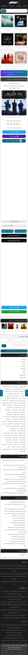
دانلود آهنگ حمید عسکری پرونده (18, 523)
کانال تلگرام (13, 132)
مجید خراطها (22, 442)
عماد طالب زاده (6, 417)
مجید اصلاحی (22, 440)
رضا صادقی (16, 405)
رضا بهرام (5, 405)
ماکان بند (18, 447)
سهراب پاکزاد (7, 410)
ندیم (12, 449)
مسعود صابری (22, 437)
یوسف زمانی (22, 451)
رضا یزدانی (10, 405)
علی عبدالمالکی (14, 417)
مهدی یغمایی (8, 437)
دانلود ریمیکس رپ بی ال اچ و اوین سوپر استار (15, 513)
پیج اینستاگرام (13, 136)
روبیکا (13, 652)
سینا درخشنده (14, 410)
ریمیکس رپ (22, 368)
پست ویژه (23, 361)
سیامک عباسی (22, 410)
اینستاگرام (20, 652)
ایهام (20, 398)
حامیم (11, 403)
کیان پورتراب (22, 428)
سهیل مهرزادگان (18, 407)
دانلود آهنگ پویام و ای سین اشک (15, 79)
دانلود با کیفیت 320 (19, 231)
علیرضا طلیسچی (21, 417)
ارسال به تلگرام (13, 307)
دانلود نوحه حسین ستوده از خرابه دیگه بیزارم (14, 638)
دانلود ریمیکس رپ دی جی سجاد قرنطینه (16, 527)
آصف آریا (4, 387)
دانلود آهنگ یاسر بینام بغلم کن (18, 539)
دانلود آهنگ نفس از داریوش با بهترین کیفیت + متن (13, 493)
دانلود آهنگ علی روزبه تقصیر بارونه (17, 502)
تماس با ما (11, 6)
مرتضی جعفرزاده (21, 433)
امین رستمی (22, 394)
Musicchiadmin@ (17, 74)
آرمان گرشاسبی (22, 387)
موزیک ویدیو (22, 378)
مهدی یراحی (22, 444)
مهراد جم (4, 444)
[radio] (20, 124)
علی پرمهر (4, 421)
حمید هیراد (15, 403)
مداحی (24, 6)
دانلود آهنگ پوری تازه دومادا (18, 518)
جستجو (3, 11)
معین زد (13, 447)
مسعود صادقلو (13, 433)
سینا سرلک (23, 414)
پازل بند (18, 400)
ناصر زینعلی (16, 449)
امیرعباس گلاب (8, 389)
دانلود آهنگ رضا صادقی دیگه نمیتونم (16, 534)
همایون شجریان (6, 449)
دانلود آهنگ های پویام (14, 240)
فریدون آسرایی (17, 424)
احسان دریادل (15, 391)
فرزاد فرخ (4, 424)
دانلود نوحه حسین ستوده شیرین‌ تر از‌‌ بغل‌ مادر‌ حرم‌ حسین (14, 640)
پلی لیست (18, 6)
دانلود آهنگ (21, 86)
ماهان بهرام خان (13, 431)
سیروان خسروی (10, 407)
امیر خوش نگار (22, 391)
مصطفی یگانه (15, 437)
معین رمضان (16, 442)
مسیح (9, 447)
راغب (24, 407)
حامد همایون (22, 403)
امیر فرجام (17, 396)
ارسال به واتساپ (13, 311)
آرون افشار (9, 387)
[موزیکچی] (14, 2)
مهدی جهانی (9, 440)
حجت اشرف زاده (12, 400)
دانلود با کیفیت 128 (6, 231)
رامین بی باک (22, 405)
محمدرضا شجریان (21, 431)
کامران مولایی (16, 426)
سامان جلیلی (22, 412)
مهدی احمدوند (14, 435)
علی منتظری (9, 419)
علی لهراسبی (15, 419)
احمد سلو (12, 396)
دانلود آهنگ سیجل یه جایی (19, 520)
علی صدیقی (10, 421)
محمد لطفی (16, 444)
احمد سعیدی (8, 391)
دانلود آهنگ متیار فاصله (19, 525)
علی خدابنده (22, 421)
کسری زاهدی (9, 426)
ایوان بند (7, 396)
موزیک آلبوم (22, 375)
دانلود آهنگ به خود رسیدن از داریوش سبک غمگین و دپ (14, 566)
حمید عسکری (5, 400)
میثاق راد (23, 447)
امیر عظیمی (16, 394)
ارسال (4, 346)
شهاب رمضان (9, 414)
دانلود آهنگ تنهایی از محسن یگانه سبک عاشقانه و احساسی (14, 574)
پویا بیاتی (23, 400)
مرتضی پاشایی (6, 433)
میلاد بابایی (10, 444)
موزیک (22, 316)
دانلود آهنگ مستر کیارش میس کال (17, 541)
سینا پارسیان (16, 412)
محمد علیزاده (16, 440)
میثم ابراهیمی (7, 435)
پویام (15, 86)
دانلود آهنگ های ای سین (14, 236)
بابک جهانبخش (14, 398)
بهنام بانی (7, 398)
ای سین (11, 86)
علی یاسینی (16, 421)
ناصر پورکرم (22, 449)
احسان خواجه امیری (16, 389)
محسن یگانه (9, 442)
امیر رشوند (23, 396)
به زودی (23, 359)
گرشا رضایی (22, 426)
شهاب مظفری (16, 414)
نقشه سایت (3, 6)
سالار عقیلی (9, 412)
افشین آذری (10, 394)
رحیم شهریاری (5, 403)
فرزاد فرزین (10, 424)
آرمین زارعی (15, 387)
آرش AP (23, 389)
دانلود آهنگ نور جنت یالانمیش (18, 516)
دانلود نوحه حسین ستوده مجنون (14, 635)
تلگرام (6, 652)
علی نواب (23, 424)
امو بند (23, 398)
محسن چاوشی (22, 435)
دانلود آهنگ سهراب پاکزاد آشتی (18, 536)
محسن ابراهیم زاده (14, 428)
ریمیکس (23, 366)
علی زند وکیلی (22, 419)
